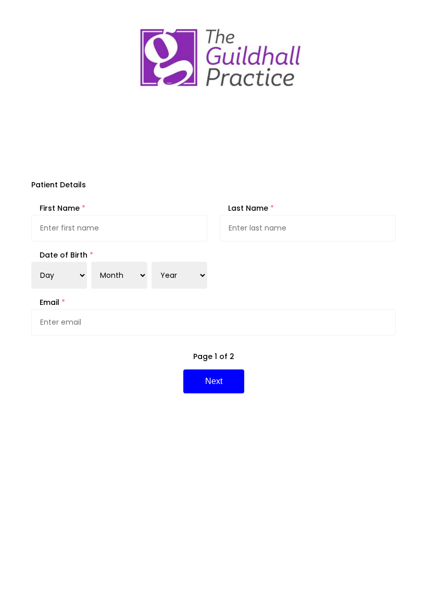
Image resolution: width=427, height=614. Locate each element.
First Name (62, 208)
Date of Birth (66, 255)
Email (52, 302)
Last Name (251, 208)
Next (213, 381)
